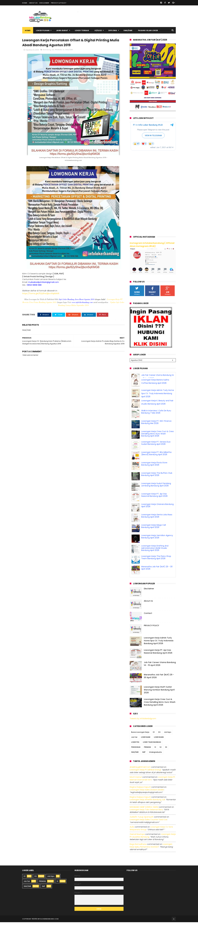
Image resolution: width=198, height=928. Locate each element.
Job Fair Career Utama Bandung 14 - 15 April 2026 (160, 669)
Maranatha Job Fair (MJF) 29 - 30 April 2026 (157, 573)
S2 (160, 753)
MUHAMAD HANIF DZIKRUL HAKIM (144, 812)
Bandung (47, 49)
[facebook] (165, 2)
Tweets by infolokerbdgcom (143, 724)
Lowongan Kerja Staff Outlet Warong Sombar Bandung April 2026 (159, 695)
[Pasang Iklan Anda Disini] (151, 346)
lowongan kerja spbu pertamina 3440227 (151, 851)
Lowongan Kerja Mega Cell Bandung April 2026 (153, 531)
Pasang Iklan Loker (148, 30)
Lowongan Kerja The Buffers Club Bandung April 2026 (156, 479)
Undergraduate (155, 758)
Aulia (132, 832)
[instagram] (161, 2)
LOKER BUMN (159, 743)
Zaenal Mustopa (137, 840)
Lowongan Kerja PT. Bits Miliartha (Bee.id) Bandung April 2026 (156, 459)
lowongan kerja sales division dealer (147, 795)
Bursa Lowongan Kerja (140, 738)
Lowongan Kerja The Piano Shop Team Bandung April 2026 (156, 563)
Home (24, 3)
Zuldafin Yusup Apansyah (141, 822)
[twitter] (169, 2)
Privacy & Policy (58, 3)
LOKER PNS (135, 748)
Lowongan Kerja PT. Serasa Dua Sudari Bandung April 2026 (155, 448)
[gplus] (173, 2)
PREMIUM (58, 49)
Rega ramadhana (138, 850)
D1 (154, 738)
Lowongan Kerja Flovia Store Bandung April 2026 (154, 469)
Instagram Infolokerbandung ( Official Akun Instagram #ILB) (152, 244)
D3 (53, 49)
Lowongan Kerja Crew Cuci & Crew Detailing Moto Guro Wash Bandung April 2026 (157, 439)
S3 (166, 753)
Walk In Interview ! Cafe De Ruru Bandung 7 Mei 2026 (156, 417)
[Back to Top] (174, 925)
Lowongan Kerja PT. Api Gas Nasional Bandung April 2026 (154, 500)
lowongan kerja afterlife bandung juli (147, 805)
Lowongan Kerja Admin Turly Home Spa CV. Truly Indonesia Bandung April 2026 (157, 399)
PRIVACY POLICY (151, 631)
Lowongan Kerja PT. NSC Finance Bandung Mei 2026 (156, 427)
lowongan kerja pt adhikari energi (145, 775)
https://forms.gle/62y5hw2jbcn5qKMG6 (40, 293)
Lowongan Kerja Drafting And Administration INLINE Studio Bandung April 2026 (154, 554)
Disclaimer (44, 3)
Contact (148, 619)
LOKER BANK (145, 743)
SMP (143, 758)
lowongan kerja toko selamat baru (146, 815)
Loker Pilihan (43, 30)
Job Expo (167, 738)
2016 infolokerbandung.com (45, 925)
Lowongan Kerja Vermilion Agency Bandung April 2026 (157, 542)
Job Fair (134, 743)
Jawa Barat (62, 30)
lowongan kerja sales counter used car (148, 825)
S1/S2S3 (98, 30)
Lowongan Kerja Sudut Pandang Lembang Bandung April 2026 (156, 490)
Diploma (112, 30)
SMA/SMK (128, 30)
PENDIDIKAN (135, 753)
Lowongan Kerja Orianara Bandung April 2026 (157, 511)
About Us (33, 3)
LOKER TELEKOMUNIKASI (152, 748)
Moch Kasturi (136, 782)
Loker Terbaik (82, 30)
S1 (63, 49)
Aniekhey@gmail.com (140, 773)
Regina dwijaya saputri (140, 792)
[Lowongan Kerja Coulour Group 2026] (153, 110)
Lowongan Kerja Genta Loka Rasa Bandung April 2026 (156, 521)
